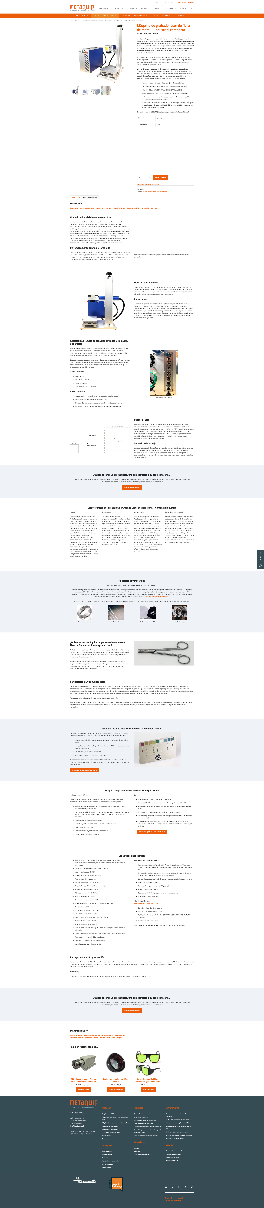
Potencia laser (142, 124)
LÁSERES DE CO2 (81, 16)
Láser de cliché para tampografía (143, 1123)
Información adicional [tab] (90, 197)
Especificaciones (119, 208)
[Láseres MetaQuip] (82, 8)
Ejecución (141, 118)
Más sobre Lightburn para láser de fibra (152, 832)
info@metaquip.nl (77, 1126)
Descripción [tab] (76, 197)
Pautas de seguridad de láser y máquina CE (178, 1120)
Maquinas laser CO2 (108, 1114)
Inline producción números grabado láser (146, 1136)
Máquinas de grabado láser (110, 1129)
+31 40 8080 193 (260, 558)
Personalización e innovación (142, 1114)
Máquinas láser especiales (110, 1126)
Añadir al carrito (160, 177)
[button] (128, 26)
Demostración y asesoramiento (175, 1151)
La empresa (170, 8)
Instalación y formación (173, 1157)
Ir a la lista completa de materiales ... (156, 596)
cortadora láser (106, 1136)
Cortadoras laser (107, 1139)
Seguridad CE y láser (87, 208)
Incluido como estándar (104, 208)
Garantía (154, 208)
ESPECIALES (181, 16)
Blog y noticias (106, 1167)
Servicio (156, 8)
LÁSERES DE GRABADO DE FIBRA (104, 16)
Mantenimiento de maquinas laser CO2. (177, 1123)
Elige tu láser (182, 2)
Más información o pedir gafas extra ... (147, 903)
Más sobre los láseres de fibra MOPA (84, 770)
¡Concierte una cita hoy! (132, 487)
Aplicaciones (119, 8)
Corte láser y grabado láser (142, 1155)
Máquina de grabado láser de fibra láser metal (155, 191)
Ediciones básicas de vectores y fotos (177, 1132)
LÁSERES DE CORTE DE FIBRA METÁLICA (133, 16)
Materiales (137, 1151)
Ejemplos (136, 1148)
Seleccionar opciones (116, 1089)
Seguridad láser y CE (172, 1160)
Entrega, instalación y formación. (138, 208)
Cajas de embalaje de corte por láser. (145, 1120)
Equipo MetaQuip (107, 1155)
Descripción (74, 208)
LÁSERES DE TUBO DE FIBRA (162, 16)
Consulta (191, 2)
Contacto (183, 8)
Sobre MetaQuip (106, 1151)
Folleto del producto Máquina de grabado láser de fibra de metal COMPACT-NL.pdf (97, 1035)
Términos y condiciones (173, 1200)
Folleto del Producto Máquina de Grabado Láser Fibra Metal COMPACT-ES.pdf (95, 1037)
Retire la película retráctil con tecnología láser (147, 1127)
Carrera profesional (108, 1164)
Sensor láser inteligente (141, 1117)
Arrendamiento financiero (173, 1154)
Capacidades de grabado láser (111, 1132)
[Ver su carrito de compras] (191, 8)
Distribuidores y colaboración (110, 1161)
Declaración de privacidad (174, 1198)
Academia (144, 8)
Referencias (105, 1158)
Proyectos (133, 8)
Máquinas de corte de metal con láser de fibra (115, 1123)
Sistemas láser (103, 8)
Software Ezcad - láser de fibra (175, 1138)
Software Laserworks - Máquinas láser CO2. (179, 1135)
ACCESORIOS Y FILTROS (131, 23)
